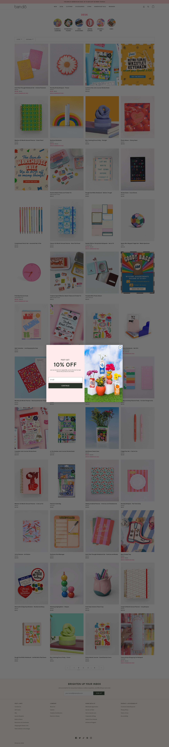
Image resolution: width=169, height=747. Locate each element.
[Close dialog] (120, 347)
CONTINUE (65, 386)
